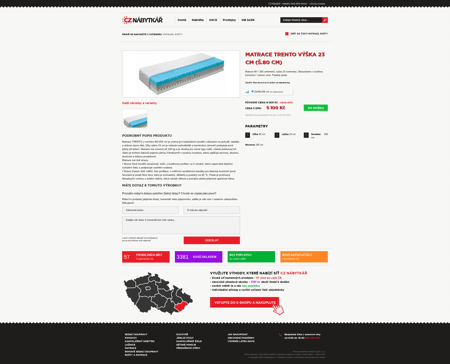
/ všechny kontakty (317, 4)
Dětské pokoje (186, 344)
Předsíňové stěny (188, 348)
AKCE (213, 20)
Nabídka (198, 20)
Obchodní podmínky (241, 337)
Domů (182, 20)
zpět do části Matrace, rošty (309, 33)
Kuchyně (182, 334)
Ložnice (130, 344)
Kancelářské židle (189, 341)
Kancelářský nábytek (140, 341)
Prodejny (229, 20)
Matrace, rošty (172, 34)
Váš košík (248, 20)
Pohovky (131, 337)
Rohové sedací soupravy (141, 351)
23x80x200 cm (268, 91)
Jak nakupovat (238, 334)
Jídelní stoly (185, 337)
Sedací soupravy (136, 334)
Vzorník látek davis (241, 341)
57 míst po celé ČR (269, 278)
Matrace (130, 348)
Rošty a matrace (136, 354)
